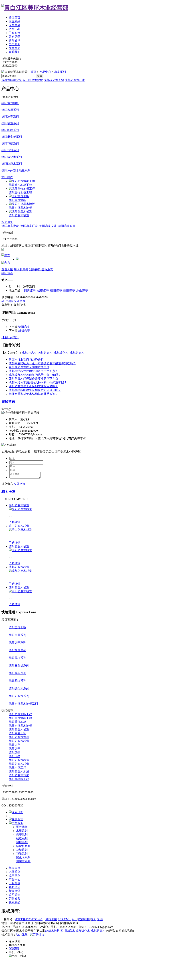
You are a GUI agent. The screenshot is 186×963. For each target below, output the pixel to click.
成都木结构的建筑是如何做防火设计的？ (35, 390)
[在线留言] (16, 819)
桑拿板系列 (23, 846)
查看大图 (7, 269)
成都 (81, 919)
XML (67, 919)
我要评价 (35, 269)
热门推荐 (7, 177)
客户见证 (14, 36)
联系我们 (14, 51)
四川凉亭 (30, 290)
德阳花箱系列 (10, 150)
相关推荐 (8, 492)
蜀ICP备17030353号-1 (29, 919)
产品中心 (14, 29)
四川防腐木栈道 (19, 587)
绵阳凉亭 (69, 290)
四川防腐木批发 (33, 80)
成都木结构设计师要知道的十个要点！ (33, 371)
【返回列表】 (10, 337)
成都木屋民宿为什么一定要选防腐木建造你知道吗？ (42, 363)
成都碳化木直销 (54, 80)
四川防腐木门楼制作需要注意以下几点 (33, 378)
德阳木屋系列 (10, 109)
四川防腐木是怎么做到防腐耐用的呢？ (33, 386)
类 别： (16, 286)
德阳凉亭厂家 (29, 225)
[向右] (5, 262)
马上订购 (7, 301)
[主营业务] (16, 823)
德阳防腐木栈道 (19, 215)
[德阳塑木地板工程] (22, 181)
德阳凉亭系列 (10, 116)
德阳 (87, 919)
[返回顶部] (16, 812)
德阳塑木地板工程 (20, 184)
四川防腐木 (45, 352)
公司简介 (14, 44)
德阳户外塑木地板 (20, 207)
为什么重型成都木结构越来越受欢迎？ (33, 393)
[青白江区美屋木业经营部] (34, 7)
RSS (61, 919)
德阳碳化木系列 (11, 157)
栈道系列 (22, 838)
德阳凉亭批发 (10, 225)
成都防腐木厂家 (75, 80)
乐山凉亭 (82, 290)
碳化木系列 (23, 857)
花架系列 (22, 849)
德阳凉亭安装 (48, 225)
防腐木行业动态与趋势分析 (26, 359)
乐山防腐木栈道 (19, 525)
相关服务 (7, 222)
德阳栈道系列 (10, 123)
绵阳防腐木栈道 (19, 505)
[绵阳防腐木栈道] (20, 509)
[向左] (5, 255)
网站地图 (51, 919)
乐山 (100, 919)
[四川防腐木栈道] (20, 591)
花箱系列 (22, 853)
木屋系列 (14, 21)
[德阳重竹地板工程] (22, 188)
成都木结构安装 (11, 80)
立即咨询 (19, 301)
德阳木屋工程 (17, 733)
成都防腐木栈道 (19, 566)
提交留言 (7, 483)
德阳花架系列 (10, 143)
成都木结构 (29, 352)
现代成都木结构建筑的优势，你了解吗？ (35, 374)
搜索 (39, 76)
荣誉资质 (14, 48)
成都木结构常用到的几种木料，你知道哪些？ (38, 382)
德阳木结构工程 (19, 779)
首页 (33, 71)
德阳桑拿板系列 (11, 136)
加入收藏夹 (21, 269)
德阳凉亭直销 (67, 225)
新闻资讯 (14, 40)
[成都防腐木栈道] (20, 570)
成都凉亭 (43, 290)
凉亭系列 (14, 25)
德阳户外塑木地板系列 (16, 170)
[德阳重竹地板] (19, 196)
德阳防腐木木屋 (19, 737)
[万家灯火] (36, 934)
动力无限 (22, 934)
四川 (74, 919)
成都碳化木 (61, 352)
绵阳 (93, 919)
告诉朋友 (47, 269)
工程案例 (14, 32)
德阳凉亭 (7, 273)
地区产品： (16, 290)
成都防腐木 (77, 352)
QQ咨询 (14, 948)
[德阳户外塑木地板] (22, 203)
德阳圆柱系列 (10, 130)
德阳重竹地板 (10, 103)
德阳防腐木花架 (19, 775)
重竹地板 (22, 826)
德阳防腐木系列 (11, 163)
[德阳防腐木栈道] (20, 211)
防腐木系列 (23, 861)
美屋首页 (14, 17)
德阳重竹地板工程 (20, 192)
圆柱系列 (22, 842)
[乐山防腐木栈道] (20, 529)
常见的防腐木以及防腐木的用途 (29, 367)
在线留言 (8, 401)
